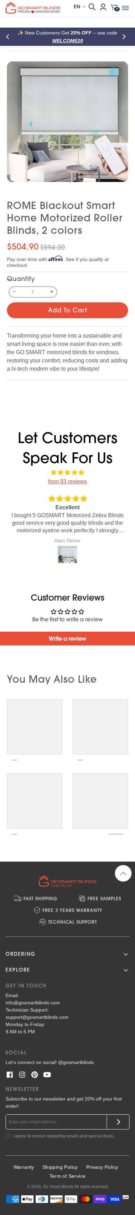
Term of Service (68, 1176)
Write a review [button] (67, 638)
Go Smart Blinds (58, 1186)
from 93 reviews (67, 481)
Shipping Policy (60, 1167)
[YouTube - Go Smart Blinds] (47, 1075)
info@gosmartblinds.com (33, 1002)
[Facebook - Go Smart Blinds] (10, 1075)
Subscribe (118, 1121)
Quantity (21, 279)
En (77, 6)
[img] (67, 472)
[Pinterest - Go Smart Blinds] (34, 1075)
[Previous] (10, 36)
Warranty (24, 1167)
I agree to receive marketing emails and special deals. (63, 1136)
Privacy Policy (102, 1167)
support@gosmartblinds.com (37, 1017)
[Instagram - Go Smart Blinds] (22, 1075)
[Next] (125, 36)
